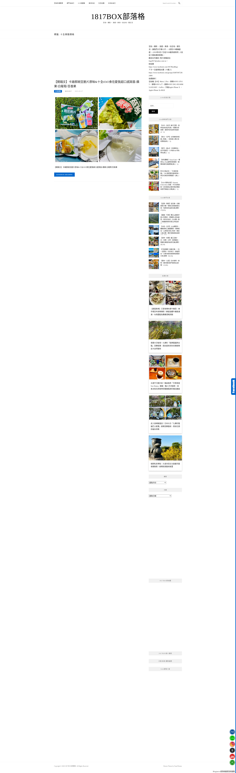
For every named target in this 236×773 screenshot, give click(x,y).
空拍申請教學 (58, 3)
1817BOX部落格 (118, 17)
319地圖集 (81, 3)
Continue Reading (64, 174)
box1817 (68, 91)
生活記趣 (101, 3)
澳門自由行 (70, 3)
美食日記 (92, 3)
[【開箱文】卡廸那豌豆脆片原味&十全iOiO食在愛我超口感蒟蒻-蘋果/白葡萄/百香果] (98, 129)
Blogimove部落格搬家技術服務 (224, 771)
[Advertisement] (98, 62)
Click (233, 386)
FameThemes (178, 766)
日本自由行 (112, 3)
